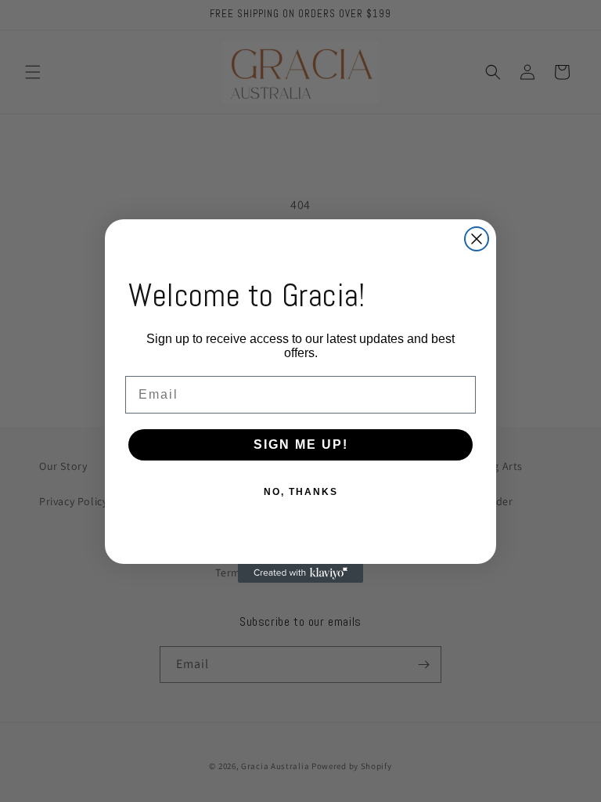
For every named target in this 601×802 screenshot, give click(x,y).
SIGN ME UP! (301, 444)
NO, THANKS (301, 491)
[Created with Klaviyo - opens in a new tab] (300, 573)
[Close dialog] (476, 239)
